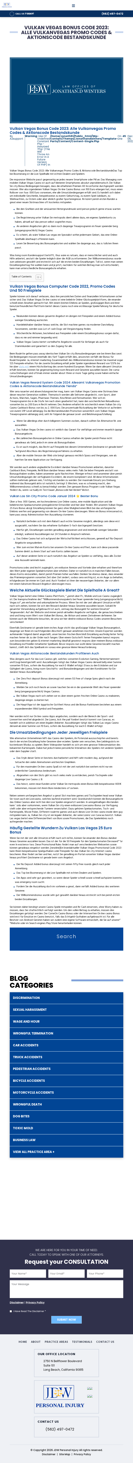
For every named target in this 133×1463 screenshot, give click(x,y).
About (36, 1342)
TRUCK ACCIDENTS (27, 1057)
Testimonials (82, 1342)
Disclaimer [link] (48, 1454)
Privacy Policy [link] (82, 1454)
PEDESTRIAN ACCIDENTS (32, 1069)
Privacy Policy (35, 1302)
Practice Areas (56, 1342)
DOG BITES (21, 1116)
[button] (37, 277)
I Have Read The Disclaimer (29, 1311)
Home (23, 1342)
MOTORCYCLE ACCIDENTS (33, 1092)
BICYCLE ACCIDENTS (29, 1081)
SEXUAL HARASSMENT (30, 1010)
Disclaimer (17, 1302)
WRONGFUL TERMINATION (33, 1033)
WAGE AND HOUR (26, 1021)
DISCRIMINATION (26, 998)
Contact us (105, 1342)
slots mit (24, 366)
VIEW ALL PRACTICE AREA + (33, 1152)
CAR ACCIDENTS (25, 1045)
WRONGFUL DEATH (27, 1104)
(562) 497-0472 (112, 14)
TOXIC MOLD (23, 1128)
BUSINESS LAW (24, 1140)
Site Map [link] (64, 1454)
